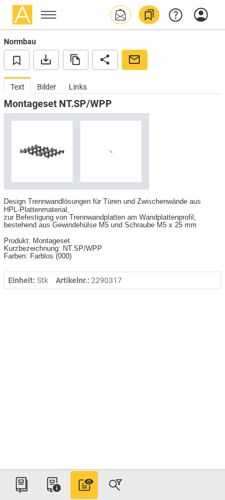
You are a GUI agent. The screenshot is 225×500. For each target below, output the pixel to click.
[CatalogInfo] (52, 484)
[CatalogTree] (21, 484)
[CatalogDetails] (84, 484)
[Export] (46, 59)
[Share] (105, 59)
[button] (120, 14)
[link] (149, 14)
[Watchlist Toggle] (16, 59)
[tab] (17, 85)
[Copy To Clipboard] (75, 59)
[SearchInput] (115, 484)
